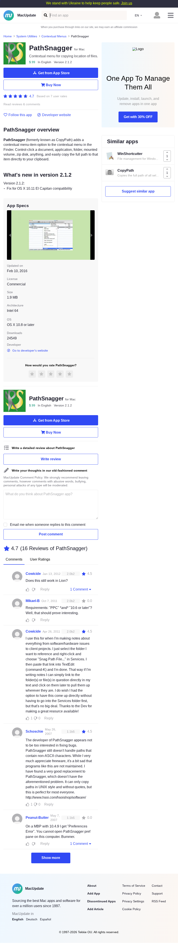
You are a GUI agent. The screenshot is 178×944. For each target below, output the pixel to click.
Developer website (56, 115)
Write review (51, 459)
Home (7, 36)
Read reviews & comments (21, 104)
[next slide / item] (92, 235)
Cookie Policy (131, 909)
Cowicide (33, 573)
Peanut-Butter (37, 817)
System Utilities (26, 36)
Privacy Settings (133, 901)
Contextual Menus (53, 36)
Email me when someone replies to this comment (47, 524)
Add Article (95, 909)
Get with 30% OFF (138, 117)
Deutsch (31, 919)
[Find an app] (45, 15)
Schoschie (34, 731)
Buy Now (53, 85)
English (17, 919)
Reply (44, 589)
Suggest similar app (138, 191)
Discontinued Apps (101, 901)
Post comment (51, 534)
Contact (157, 886)
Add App (93, 893)
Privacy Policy (131, 893)
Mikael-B (33, 601)
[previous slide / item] (10, 235)
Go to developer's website (30, 350)
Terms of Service (133, 886)
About (91, 886)
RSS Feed (159, 901)
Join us (126, 3)
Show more (50, 857)
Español (45, 919)
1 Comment (79, 589)
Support (157, 893)
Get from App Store (54, 73)
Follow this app (20, 115)
